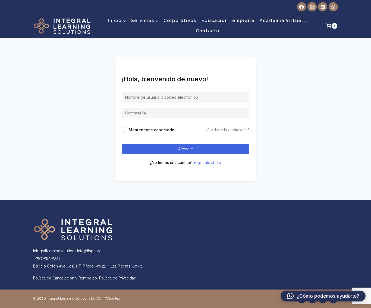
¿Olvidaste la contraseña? (227, 130)
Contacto (207, 30)
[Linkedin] (322, 6)
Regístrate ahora (207, 162)
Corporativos (180, 20)
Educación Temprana (228, 20)
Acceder (185, 149)
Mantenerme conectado (151, 129)
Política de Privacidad (117, 278)
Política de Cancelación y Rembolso (66, 278)
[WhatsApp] (333, 6)
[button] (323, 296)
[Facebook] (301, 6)
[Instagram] (312, 6)
